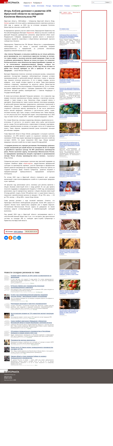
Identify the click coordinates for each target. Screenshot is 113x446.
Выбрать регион (8, 378)
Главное (26, 6)
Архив (33, 6)
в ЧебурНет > (76, 6)
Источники (40, 6)
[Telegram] (15, 238)
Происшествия (58, 6)
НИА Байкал (18, 231)
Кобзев (6, 23)
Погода (48, 6)
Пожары (67, 6)
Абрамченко (30, 33)
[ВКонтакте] (6, 238)
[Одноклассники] (10, 238)
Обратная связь (8, 376)
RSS (15, 380)
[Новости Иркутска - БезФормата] (10, 2)
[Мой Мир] (19, 238)
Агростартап (28, 163)
